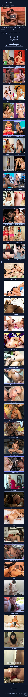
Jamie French (19, 242)
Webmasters (14, 688)
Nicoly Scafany (8, 189)
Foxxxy (8, 172)
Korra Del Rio (14, 349)
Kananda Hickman (14, 296)
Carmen (20, 154)
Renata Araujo (8, 224)
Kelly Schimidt (19, 136)
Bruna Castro (14, 596)
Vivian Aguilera (14, 666)
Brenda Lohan (14, 314)
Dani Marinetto (14, 455)
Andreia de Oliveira (14, 437)
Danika (20, 189)
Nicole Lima (14, 683)
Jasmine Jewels (14, 613)
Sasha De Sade (19, 207)
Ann (8, 101)
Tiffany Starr (14, 332)
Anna (14, 525)
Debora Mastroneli (14, 367)
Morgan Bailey (14, 543)
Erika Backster (8, 66)
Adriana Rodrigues (20, 224)
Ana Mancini (14, 490)
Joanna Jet (14, 508)
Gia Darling (8, 242)
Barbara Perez (14, 402)
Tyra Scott (19, 172)
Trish (20, 84)
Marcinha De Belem (20, 66)
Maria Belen (20, 260)
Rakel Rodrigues (14, 472)
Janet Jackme (8, 84)
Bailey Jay (19, 119)
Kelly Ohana (14, 279)
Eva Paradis (8, 119)
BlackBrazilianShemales (7, 6)
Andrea (14, 578)
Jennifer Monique (14, 420)
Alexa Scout (8, 207)
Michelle (8, 154)
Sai (20, 101)
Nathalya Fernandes (14, 631)
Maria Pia (8, 136)
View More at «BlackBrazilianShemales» (14, 45)
